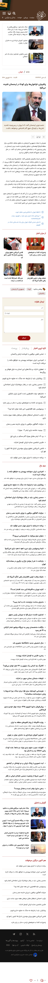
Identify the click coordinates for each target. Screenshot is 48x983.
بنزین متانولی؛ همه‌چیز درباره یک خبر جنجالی (16, 55)
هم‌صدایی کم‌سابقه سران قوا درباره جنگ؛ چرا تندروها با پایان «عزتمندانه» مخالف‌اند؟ (25, 693)
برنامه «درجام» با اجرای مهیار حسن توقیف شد (27, 457)
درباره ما (39, 940)
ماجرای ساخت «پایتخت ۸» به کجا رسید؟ (28, 602)
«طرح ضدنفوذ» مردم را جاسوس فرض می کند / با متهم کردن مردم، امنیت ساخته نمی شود (16, 836)
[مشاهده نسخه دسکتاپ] (9, 13)
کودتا (29, 289)
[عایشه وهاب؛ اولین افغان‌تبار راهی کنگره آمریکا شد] (35, 269)
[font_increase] (44, 137)
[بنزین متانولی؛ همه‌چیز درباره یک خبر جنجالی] (36, 58)
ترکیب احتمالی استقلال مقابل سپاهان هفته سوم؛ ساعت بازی (26, 898)
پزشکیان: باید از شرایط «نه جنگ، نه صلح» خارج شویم (22, 378)
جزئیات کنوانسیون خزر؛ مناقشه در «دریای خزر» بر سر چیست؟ (15, 846)
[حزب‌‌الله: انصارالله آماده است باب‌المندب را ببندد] (12, 269)
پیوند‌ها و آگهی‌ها (12, 940)
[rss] (34, 934)
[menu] (4, 13)
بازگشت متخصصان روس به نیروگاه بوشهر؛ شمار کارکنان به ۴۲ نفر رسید (25, 629)
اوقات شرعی (25, 945)
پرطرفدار (25, 348)
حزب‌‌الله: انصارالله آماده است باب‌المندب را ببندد (13, 279)
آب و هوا (15, 945)
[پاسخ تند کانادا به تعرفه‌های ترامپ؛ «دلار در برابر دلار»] (35, 244)
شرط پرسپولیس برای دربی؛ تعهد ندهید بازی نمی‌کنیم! (24, 548)
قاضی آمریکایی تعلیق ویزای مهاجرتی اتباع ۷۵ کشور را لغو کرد (13, 255)
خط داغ (43, 466)
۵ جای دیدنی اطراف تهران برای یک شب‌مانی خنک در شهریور (24, 223)
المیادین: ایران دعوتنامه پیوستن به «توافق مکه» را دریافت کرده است (26, 473)
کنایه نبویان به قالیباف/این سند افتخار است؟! (27, 589)
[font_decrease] (33, 137)
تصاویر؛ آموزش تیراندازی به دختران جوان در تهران (16, 41)
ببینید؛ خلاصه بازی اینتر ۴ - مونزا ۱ (30, 430)
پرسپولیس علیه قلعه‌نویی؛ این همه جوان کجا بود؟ (26, 409)
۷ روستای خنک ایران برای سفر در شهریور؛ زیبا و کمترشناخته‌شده (26, 217)
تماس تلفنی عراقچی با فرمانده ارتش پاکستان (27, 354)
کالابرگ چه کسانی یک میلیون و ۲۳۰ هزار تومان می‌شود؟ (23, 665)
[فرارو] (41, 15)
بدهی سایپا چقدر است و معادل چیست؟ (29, 788)
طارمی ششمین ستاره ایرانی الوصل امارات (29, 442)
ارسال (24, 338)
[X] (27, 934)
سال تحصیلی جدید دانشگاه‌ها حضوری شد (28, 643)
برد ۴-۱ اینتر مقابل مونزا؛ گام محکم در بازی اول (27, 436)
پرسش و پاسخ (37, 945)
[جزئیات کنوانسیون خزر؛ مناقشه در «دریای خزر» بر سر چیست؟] (38, 849)
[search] (14, 13)
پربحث (14, 348)
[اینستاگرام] (20, 934)
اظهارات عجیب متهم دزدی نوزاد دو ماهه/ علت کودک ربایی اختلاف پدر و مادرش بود (25, 749)
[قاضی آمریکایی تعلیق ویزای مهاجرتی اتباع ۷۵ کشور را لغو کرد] (12, 244)
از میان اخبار (41, 233)
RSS (8, 945)
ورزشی (26, 17)
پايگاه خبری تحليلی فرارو (19, 950)
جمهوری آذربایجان (17, 289)
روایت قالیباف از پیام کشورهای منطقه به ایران (27, 722)
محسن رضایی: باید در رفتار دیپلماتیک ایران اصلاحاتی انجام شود (25, 499)
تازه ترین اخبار (40, 348)
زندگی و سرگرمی (10, 17)
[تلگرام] (14, 934)
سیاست (32, 17)
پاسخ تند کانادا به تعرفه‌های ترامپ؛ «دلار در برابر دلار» (37, 253)
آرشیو (22, 940)
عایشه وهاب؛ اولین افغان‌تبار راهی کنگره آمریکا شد (36, 279)
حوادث (19, 17)
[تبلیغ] (24, 5)
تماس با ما (30, 940)
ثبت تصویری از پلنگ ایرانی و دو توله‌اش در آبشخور (25, 763)
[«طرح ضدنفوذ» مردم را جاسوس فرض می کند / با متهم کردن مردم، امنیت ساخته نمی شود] (38, 837)
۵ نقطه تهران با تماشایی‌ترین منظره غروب (27, 212)
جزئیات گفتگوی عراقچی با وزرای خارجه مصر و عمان (25, 424)
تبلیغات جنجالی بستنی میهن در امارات (30, 678)
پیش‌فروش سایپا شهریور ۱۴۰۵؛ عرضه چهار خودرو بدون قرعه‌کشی (25, 708)
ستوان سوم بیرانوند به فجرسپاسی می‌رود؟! (28, 536)
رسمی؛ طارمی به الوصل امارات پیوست (30, 655)
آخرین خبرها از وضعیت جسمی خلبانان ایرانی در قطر (25, 776)
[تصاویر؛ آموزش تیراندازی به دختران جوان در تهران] (36, 44)
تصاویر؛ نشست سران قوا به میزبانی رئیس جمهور (26, 614)
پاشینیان (41, 293)
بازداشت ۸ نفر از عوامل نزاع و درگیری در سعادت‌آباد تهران (26, 563)
